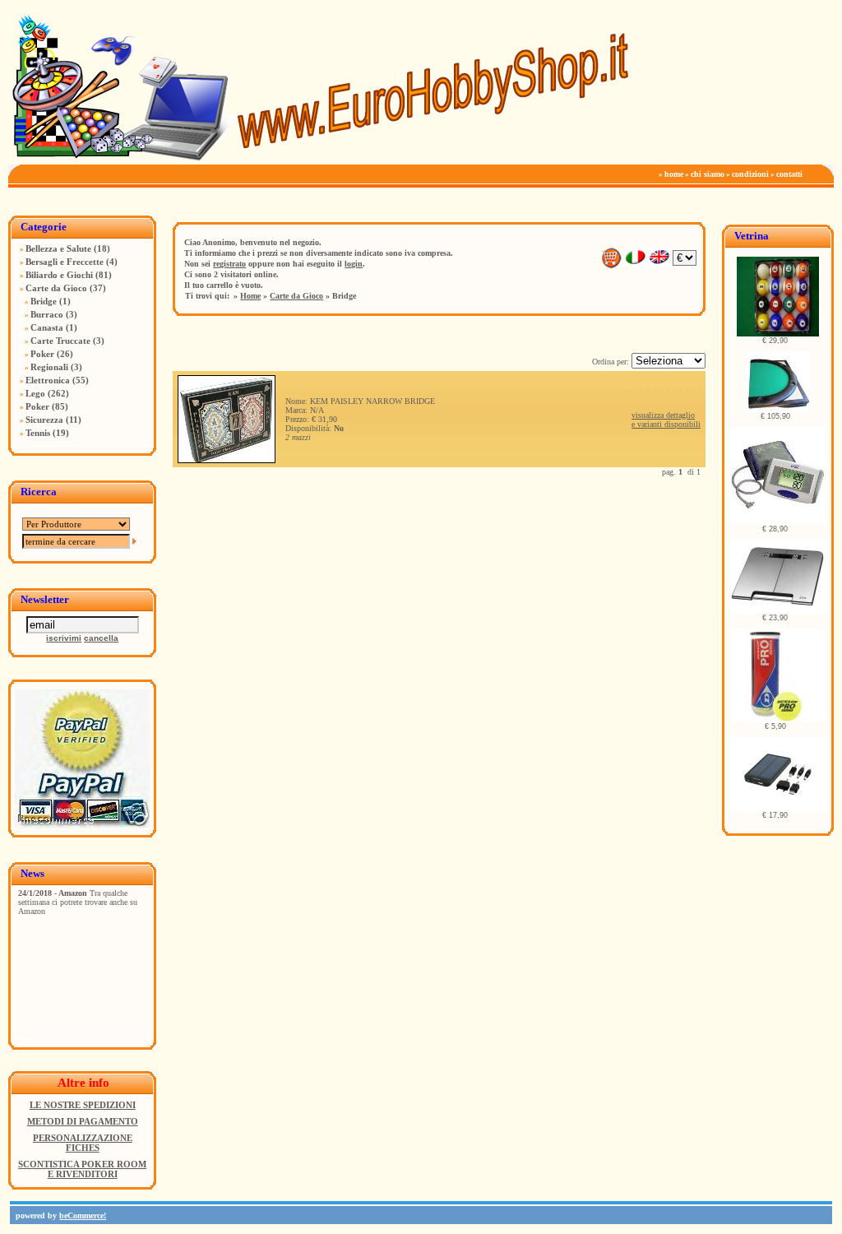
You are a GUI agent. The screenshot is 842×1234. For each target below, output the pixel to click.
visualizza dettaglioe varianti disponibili (666, 420)
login (354, 263)
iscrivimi (63, 638)
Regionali (49, 367)
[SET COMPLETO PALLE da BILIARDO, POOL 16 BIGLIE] (778, 333)
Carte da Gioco (56, 288)
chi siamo (707, 174)
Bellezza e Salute (58, 248)
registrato (229, 263)
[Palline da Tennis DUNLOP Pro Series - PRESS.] (778, 719)
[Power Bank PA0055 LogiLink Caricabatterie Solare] (778, 808)
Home (250, 295)
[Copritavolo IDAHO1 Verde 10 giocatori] (778, 409)
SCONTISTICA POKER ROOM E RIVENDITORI (82, 1169)
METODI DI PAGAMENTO (82, 1121)
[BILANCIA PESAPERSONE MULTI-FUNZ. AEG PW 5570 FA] (778, 610)
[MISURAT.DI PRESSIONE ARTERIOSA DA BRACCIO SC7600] (777, 522)
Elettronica (47, 380)
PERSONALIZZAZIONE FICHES (82, 1143)
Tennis (37, 433)
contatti (789, 174)
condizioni (750, 174)
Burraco (46, 314)
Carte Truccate (60, 341)
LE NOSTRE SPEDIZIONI (83, 1105)
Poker (42, 354)
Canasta (46, 327)
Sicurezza (44, 419)
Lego (35, 393)
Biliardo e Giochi (59, 275)
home (673, 174)
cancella (101, 638)
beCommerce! (82, 1215)
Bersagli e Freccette (64, 262)
